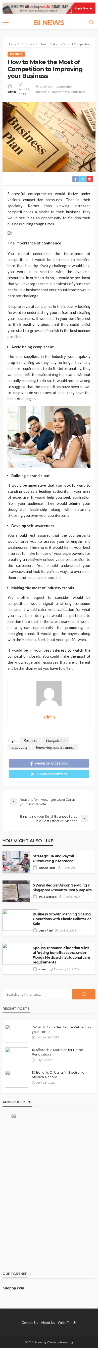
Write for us (67, 1323)
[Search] (91, 22)
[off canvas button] (6, 22)
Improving (42, 92)
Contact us (30, 1323)
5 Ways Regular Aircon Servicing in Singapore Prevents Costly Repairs (62, 887)
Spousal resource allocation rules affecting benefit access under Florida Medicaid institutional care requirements (61, 955)
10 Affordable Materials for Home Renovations (57, 1052)
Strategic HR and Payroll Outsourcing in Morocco (53, 858)
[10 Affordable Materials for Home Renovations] (16, 1056)
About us (48, 1323)
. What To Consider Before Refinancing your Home (62, 1029)
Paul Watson (48, 897)
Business (16, 54)
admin (12, 92)
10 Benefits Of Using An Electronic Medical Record (58, 1074)
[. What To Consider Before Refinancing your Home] (16, 1033)
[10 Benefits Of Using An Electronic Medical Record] (16, 1079)
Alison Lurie (47, 868)
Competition (64, 87)
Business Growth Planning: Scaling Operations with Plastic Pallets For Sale (62, 919)
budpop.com (13, 1288)
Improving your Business (69, 92)
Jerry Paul (46, 930)
